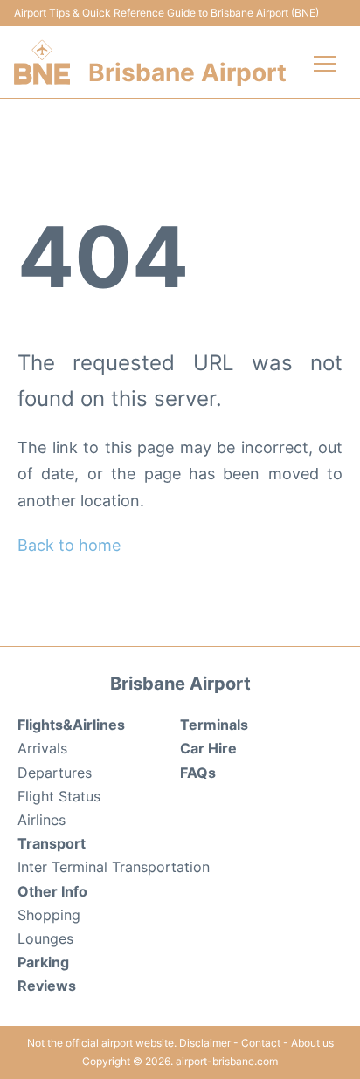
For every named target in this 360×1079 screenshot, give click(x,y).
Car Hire (208, 748)
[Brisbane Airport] (42, 62)
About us (312, 1042)
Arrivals (42, 748)
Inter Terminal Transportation (113, 867)
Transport (51, 843)
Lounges (45, 938)
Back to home (69, 545)
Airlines (41, 819)
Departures (54, 772)
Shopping (48, 915)
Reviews (46, 985)
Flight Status (58, 796)
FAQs (198, 772)
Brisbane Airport (187, 72)
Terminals (214, 724)
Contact (260, 1042)
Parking (43, 962)
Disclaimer (205, 1042)
